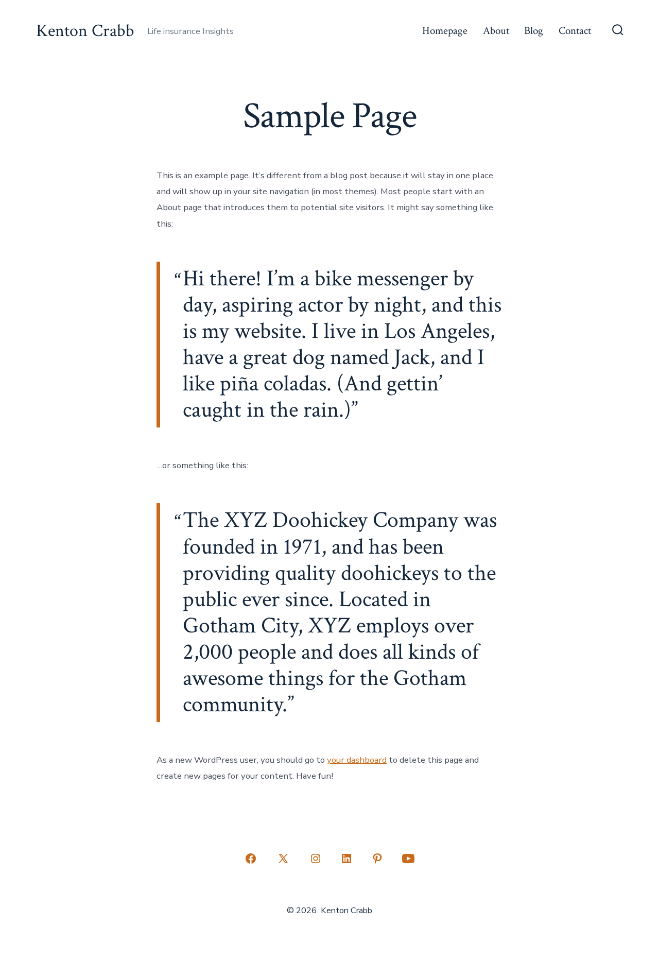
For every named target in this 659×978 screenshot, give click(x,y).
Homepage (444, 31)
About (496, 31)
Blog (533, 31)
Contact (575, 31)
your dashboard (357, 760)
